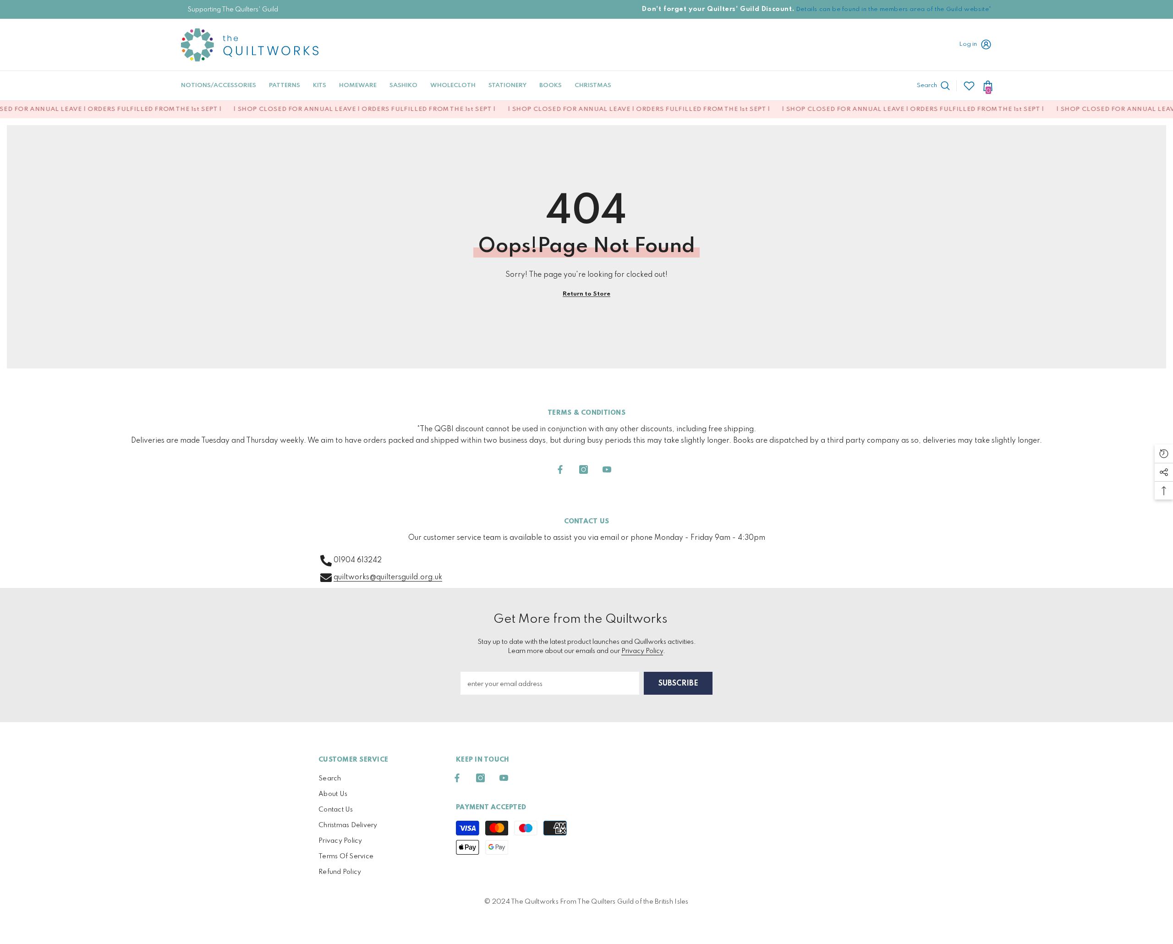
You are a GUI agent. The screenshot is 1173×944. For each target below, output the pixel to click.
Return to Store (586, 294)
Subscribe (678, 683)
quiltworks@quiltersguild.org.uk (388, 577)
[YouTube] (607, 469)
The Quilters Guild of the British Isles (632, 902)
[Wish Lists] (969, 85)
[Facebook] (560, 469)
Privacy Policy (642, 651)
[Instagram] (583, 469)
